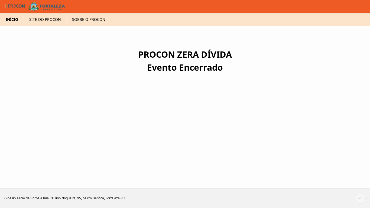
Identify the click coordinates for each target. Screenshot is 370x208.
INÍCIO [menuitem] (12, 19)
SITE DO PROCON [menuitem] (45, 19)
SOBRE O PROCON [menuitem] (88, 19)
